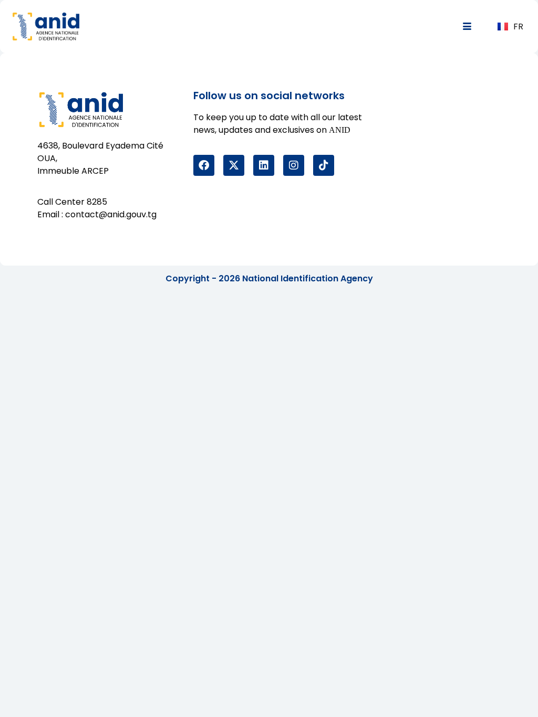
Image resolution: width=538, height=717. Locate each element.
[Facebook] (203, 165)
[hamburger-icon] (467, 26)
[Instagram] (293, 165)
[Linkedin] (263, 165)
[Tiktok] (323, 165)
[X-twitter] (233, 165)
